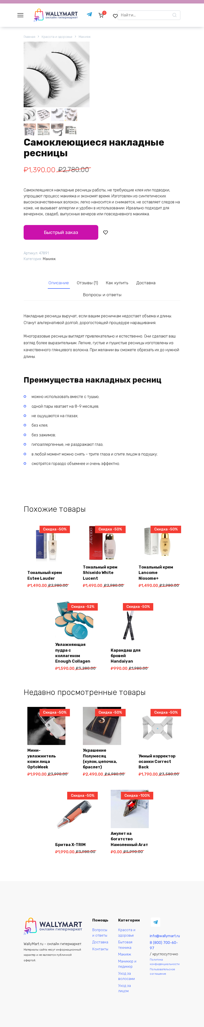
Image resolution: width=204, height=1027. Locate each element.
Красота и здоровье (57, 37)
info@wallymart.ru (165, 936)
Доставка (100, 942)
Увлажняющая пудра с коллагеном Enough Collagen (72, 653)
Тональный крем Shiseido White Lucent (100, 573)
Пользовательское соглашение (162, 971)
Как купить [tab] (117, 282)
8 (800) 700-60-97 (164, 945)
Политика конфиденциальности (165, 962)
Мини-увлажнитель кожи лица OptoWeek (41, 758)
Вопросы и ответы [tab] (102, 294)
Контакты (100, 949)
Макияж (85, 37)
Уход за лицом (124, 988)
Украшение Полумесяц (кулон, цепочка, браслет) (100, 758)
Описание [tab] (59, 282)
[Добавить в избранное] (105, 232)
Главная (29, 37)
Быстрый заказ (61, 232)
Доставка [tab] (145, 282)
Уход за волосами (126, 976)
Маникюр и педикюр (127, 964)
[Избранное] (115, 16)
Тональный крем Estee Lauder (44, 575)
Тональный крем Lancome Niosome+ (156, 573)
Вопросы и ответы (99, 933)
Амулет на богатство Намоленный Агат (129, 839)
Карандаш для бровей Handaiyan (126, 656)
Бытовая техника (125, 945)
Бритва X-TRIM (70, 844)
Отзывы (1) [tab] (87, 282)
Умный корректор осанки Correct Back (157, 762)
